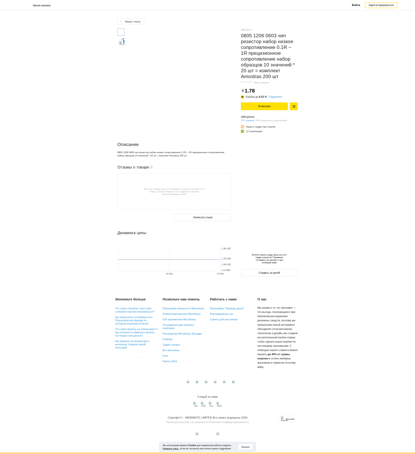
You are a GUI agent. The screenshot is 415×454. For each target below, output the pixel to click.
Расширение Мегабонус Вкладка (182, 333)
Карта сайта (170, 361)
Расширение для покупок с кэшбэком (179, 327)
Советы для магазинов (223, 319)
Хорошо (245, 447)
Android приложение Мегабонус (182, 314)
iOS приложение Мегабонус (179, 319)
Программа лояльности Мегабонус (184, 308)
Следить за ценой (269, 272)
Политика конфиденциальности (229, 422)
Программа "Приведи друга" (227, 308)
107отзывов (247, 120)
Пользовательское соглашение (186, 422)
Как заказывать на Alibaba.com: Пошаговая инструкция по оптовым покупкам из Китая (134, 320)
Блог (165, 355)
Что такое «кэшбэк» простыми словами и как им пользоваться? (134, 310)
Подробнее (275, 96)
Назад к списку (132, 21)
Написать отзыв (203, 217)
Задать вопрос (171, 344)
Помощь (168, 339)
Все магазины (171, 350)
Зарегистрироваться (381, 5)
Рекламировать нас (221, 314)
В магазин (264, 106)
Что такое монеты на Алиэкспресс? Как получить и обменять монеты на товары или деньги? (136, 332)
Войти (356, 5)
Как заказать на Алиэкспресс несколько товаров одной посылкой (132, 344)
